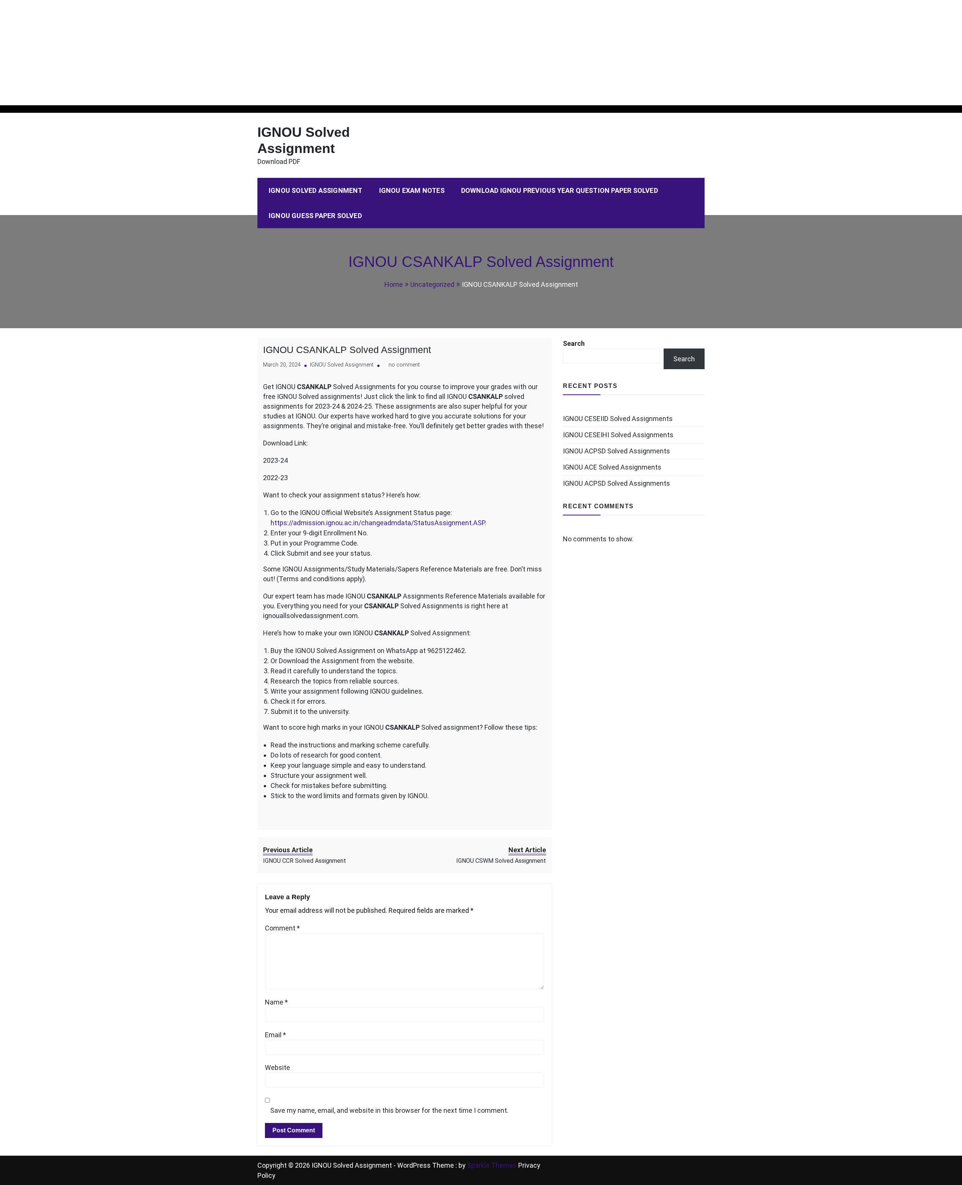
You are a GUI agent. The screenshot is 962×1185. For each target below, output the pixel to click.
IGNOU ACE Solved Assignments (612, 467)
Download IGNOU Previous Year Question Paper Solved (559, 190)
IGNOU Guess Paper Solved (315, 216)
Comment (282, 928)
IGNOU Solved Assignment (316, 190)
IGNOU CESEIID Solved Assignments (618, 419)
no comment (404, 365)
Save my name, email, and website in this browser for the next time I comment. (389, 1110)
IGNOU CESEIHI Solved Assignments (618, 435)
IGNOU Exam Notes (412, 190)
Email (275, 1035)
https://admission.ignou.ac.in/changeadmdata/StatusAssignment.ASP (378, 523)
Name (276, 1002)
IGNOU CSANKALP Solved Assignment (347, 349)
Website (277, 1067)
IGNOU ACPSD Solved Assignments (616, 451)
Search (574, 343)
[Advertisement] (225, 52)
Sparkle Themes (492, 1165)
